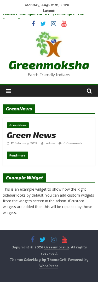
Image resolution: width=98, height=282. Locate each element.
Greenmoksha (49, 64)
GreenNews (17, 125)
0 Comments (72, 143)
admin (51, 143)
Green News (31, 135)
